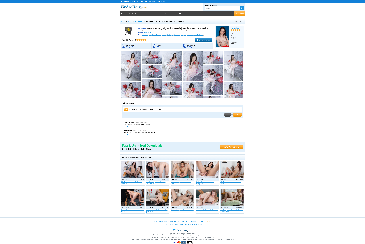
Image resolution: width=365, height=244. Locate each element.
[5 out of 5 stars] (145, 40)
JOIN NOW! (240, 14)
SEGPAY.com (198, 239)
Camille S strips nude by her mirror (182, 210)
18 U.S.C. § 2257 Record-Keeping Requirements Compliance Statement (182, 224)
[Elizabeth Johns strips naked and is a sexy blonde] (232, 197)
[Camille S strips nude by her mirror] (182, 197)
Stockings (170, 35)
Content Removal (229, 239)
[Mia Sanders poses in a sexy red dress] (232, 169)
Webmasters (193, 221)
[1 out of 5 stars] (137, 40)
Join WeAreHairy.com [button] (232, 147)
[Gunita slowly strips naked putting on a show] (207, 197)
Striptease (177, 35)
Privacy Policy (184, 221)
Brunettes (145, 35)
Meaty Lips (199, 35)
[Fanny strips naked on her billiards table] (133, 197)
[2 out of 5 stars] (139, 40)
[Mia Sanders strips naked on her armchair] (133, 169)
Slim (150, 35)
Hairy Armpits (191, 35)
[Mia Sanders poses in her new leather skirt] (157, 169)
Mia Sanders (139, 21)
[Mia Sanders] (223, 36)
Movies (173, 14)
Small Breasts (156, 35)
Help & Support (162, 221)
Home (123, 14)
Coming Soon (134, 14)
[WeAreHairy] (182, 230)
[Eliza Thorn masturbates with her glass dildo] (157, 197)
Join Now (237, 115)
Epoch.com (140, 239)
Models (144, 14)
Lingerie (183, 35)
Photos (165, 14)
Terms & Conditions (173, 221)
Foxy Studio (147, 32)
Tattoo (164, 35)
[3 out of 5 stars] (141, 40)
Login (228, 115)
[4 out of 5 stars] (143, 40)
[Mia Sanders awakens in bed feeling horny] (207, 169)
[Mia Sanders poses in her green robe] (182, 169)
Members (182, 14)
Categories (154, 14)
